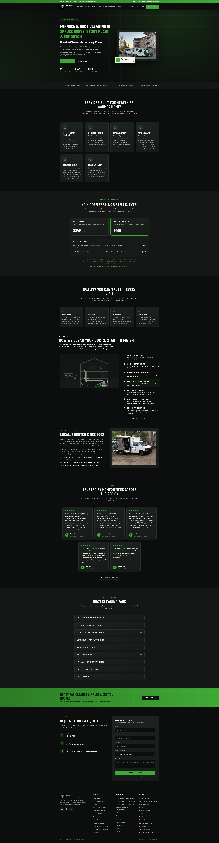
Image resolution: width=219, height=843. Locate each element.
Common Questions (145, 823)
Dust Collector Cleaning (100, 829)
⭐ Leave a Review (144, 810)
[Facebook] (62, 809)
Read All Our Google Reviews (109, 577)
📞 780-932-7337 (136, 1)
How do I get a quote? (84, 677)
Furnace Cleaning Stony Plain (125, 804)
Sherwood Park (120, 816)
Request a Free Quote (145, 804)
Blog (142, 6)
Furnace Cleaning (98, 801)
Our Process (111, 6)
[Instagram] (66, 809)
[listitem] (141, 357)
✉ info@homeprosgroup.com (150, 1)
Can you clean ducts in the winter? (88, 669)
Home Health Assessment (147, 832)
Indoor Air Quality (98, 823)
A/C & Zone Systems (99, 807)
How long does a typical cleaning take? (90, 625)
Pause (126, 418)
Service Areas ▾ (102, 6)
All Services (96, 798)
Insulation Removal (99, 820)
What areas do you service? (86, 647)
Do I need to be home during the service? (90, 633)
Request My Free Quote (135, 773)
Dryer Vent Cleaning (99, 810)
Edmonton (119, 813)
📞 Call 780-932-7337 (84, 61)
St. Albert (119, 819)
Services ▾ (80, 6)
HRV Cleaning (97, 814)
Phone (117, 742)
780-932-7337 (70, 736)
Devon (118, 831)
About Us (142, 817)
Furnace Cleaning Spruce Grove (126, 801)
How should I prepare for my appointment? (91, 662)
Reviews (119, 6)
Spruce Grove (120, 822)
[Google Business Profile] (71, 809)
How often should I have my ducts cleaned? (91, 618)
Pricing (87, 6)
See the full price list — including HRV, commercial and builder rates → (109, 266)
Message (118, 758)
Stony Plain (119, 825)
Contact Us (142, 820)
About (137, 6)
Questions (131, 6)
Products (93, 6)
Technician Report (144, 829)
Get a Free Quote (152, 6)
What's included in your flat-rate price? (90, 640)
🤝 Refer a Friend (144, 826)
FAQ (125, 6)
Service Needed (120, 750)
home (97, 465)
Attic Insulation (98, 817)
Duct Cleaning (97, 804)
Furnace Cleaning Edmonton (125, 798)
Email (117, 734)
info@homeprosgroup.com (75, 744)
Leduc (118, 828)
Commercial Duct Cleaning (101, 826)
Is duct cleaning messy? (84, 655)
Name (117, 726)
